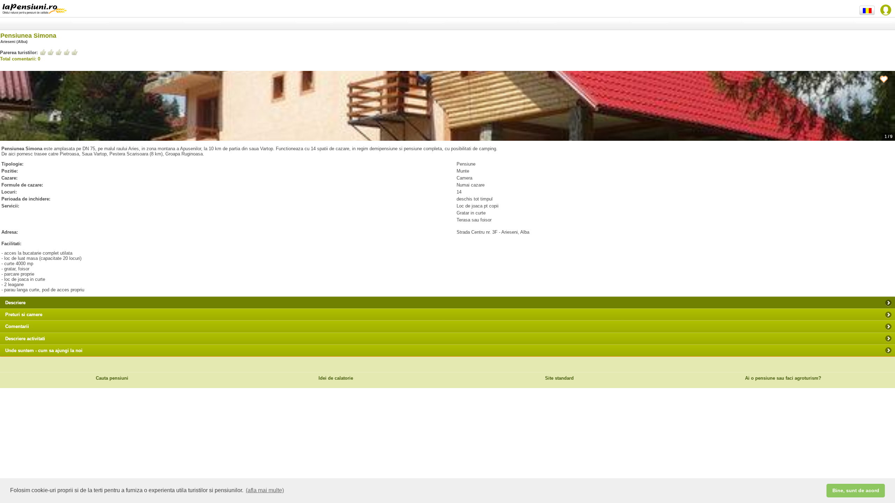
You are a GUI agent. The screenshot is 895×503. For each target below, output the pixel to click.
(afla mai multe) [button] (265, 490)
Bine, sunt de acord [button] (855, 490)
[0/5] (59, 52)
